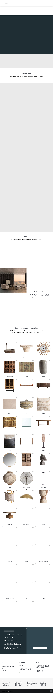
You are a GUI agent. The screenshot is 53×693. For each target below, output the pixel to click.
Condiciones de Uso (23, 669)
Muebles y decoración (18, 685)
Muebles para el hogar (18, 684)
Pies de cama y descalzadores (43, 561)
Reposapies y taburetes (10, 598)
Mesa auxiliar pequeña (5, 680)
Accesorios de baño (9, 357)
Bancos (26, 394)
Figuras (43, 468)
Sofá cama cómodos (5, 684)
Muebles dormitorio (18, 681)
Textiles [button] (48, 3)
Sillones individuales (5, 683)
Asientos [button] (23, 3)
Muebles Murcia (43, 686)
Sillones (43, 598)
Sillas (26, 598)
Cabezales (9, 413)
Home (12, 3)
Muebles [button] (17, 3)
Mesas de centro (9, 524)
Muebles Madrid (43, 683)
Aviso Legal (21, 668)
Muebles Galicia (42, 681)
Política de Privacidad (28, 668)
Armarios (9, 394)
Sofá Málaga (4, 686)
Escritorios (26, 450)
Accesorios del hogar (43, 357)
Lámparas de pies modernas (32, 680)
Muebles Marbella (43, 685)
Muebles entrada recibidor (6, 682)
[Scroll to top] (51, 690)
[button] (10, 348)
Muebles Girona (43, 682)
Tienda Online (22, 662)
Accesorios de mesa (26, 357)
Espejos (9, 468)
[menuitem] (12, 3)
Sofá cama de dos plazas (6, 685)
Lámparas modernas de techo (32, 683)
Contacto (21, 665)
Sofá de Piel (29, 685)
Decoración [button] (41, 3)
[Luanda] (5, 3)
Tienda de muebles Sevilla (19, 686)
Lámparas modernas (30, 682)
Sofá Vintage (29, 684)
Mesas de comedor (26, 524)
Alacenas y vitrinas (10, 376)
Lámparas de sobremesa (10, 505)
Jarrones (9, 487)
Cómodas (9, 431)
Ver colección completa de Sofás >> (39, 294)
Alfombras (26, 376)
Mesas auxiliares (43, 505)
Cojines (43, 413)
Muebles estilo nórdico (18, 682)
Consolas (43, 431)
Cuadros (9, 450)
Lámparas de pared (26, 487)
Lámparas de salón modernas (32, 681)
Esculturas (43, 450)
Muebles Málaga (43, 684)
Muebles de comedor (18, 680)
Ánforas (43, 376)
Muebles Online (17, 683)
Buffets (43, 394)
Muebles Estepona (43, 680)
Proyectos (4, 670)
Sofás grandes (29, 686)
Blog (3, 668)
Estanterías (26, 468)
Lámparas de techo (26, 505)
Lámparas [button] (29, 3)
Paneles (26, 561)
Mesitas (43, 524)
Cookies (29, 669)
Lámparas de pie (43, 487)
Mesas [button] (35, 3)
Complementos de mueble (26, 431)
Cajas (26, 413)
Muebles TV (10, 561)
